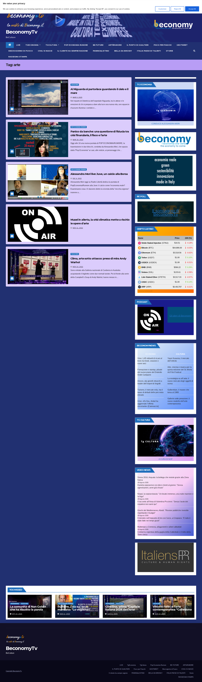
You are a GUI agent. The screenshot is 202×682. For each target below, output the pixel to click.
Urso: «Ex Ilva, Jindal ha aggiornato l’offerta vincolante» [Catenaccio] (148, 403)
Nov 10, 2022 (78, 267)
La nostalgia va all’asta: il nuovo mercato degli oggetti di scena (180, 381)
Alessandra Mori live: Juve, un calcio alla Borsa (99, 174)
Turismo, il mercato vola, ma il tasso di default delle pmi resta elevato (150, 392)
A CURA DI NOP (166, 459)
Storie (169, 51)
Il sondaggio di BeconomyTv (165, 212)
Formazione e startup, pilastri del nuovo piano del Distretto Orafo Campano (149, 372)
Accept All (192, 9)
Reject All (177, 9)
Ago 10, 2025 (160, 614)
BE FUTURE (98, 45)
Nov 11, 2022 (78, 228)
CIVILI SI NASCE (45, 51)
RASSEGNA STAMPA (17, 57)
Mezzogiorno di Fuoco (20, 51)
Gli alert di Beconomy (181, 315)
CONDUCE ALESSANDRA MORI (166, 124)
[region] (101, 6)
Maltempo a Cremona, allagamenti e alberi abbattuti (159, 527)
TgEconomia (32, 45)
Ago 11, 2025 (65, 614)
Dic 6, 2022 (77, 178)
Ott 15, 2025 (17, 614)
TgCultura (52, 45)
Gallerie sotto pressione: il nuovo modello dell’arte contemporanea (179, 401)
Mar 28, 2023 (78, 140)
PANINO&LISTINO (101, 51)
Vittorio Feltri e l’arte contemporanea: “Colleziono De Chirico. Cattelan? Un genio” (172, 611)
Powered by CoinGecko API (144, 291)
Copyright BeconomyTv (14, 671)
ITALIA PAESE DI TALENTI (149, 51)
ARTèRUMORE (115, 45)
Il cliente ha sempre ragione (73, 51)
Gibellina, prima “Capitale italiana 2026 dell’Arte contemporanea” (122, 609)
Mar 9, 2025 (77, 97)
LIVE (18, 45)
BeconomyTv (21, 32)
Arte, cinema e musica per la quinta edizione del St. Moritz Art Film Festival (180, 369)
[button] (194, 51)
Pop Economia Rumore (76, 45)
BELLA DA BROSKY (123, 51)
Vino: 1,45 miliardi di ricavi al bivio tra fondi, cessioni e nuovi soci (149, 360)
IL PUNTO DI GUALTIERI (138, 45)
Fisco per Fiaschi (163, 45)
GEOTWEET (182, 45)
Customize (162, 9)
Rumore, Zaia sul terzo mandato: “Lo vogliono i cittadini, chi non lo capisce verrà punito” (76, 611)
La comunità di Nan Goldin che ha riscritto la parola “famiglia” (28, 609)
